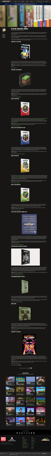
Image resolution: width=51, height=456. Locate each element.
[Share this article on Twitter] (26, 368)
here (13, 66)
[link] (17, 433)
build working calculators (37, 119)
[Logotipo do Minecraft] (6, 1)
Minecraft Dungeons (24, 440)
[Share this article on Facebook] (31, 368)
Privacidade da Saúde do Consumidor (19, 453)
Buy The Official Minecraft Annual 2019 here (17, 244)
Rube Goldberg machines (18, 120)
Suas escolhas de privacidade (14, 454)
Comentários (32, 443)
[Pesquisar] (44, 1)
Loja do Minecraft (33, 439)
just (18, 176)
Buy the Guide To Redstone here (15, 125)
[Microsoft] (44, 453)
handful (20, 176)
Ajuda (32, 442)
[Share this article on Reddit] (29, 368)
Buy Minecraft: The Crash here (15, 363)
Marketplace (32, 438)
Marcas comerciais (29, 453)
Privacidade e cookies (12, 453)
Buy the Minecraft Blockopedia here (16, 96)
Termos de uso (25, 453)
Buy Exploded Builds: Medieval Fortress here (17, 274)
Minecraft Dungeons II (24, 439)
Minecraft (23, 438)
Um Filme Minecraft (24, 447)
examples (24, 176)
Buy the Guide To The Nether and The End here (17, 153)
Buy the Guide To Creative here (15, 182)
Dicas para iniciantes (33, 441)
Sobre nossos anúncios (34, 453)
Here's (17, 176)
